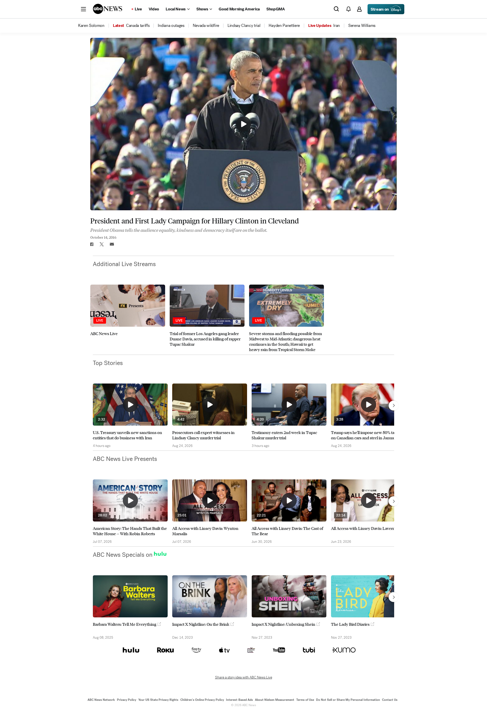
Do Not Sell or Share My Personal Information (348, 700)
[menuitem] (91, 26)
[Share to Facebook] (91, 244)
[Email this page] (112, 244)
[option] (127, 318)
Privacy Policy (126, 700)
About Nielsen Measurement (274, 700)
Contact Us (389, 700)
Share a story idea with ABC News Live (243, 677)
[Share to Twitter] (102, 244)
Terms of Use (305, 700)
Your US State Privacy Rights (158, 700)
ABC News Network (101, 700)
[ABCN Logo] (107, 9)
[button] (83, 9)
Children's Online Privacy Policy (202, 700)
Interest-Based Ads (239, 700)
